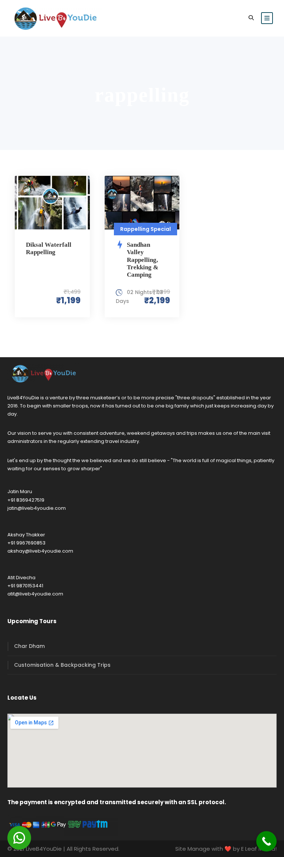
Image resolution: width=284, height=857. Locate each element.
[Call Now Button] (266, 841)
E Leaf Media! (259, 849)
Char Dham (29, 646)
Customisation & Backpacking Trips (62, 665)
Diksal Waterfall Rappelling (48, 248)
